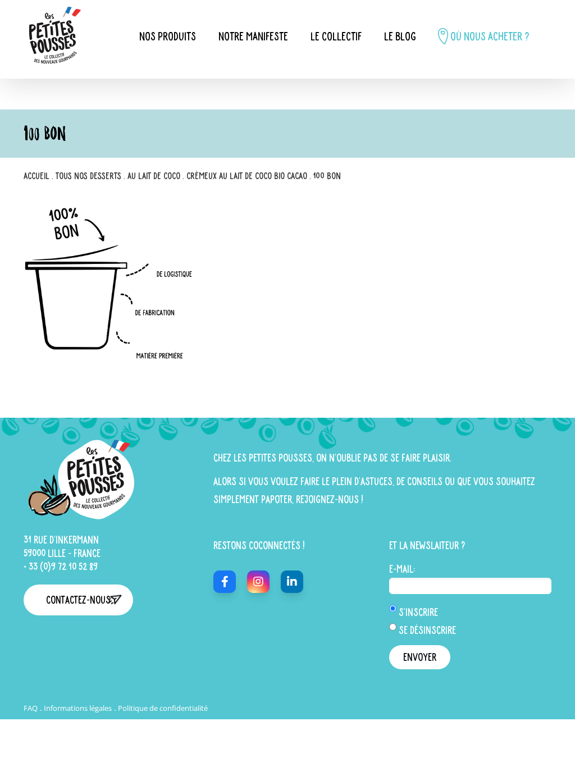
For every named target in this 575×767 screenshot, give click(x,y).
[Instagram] (258, 581)
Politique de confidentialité (163, 708)
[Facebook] (224, 581)
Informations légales (78, 708)
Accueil (36, 175)
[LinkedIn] (292, 581)
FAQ (31, 708)
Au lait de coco (153, 175)
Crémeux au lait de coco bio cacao (246, 175)
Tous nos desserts (88, 175)
